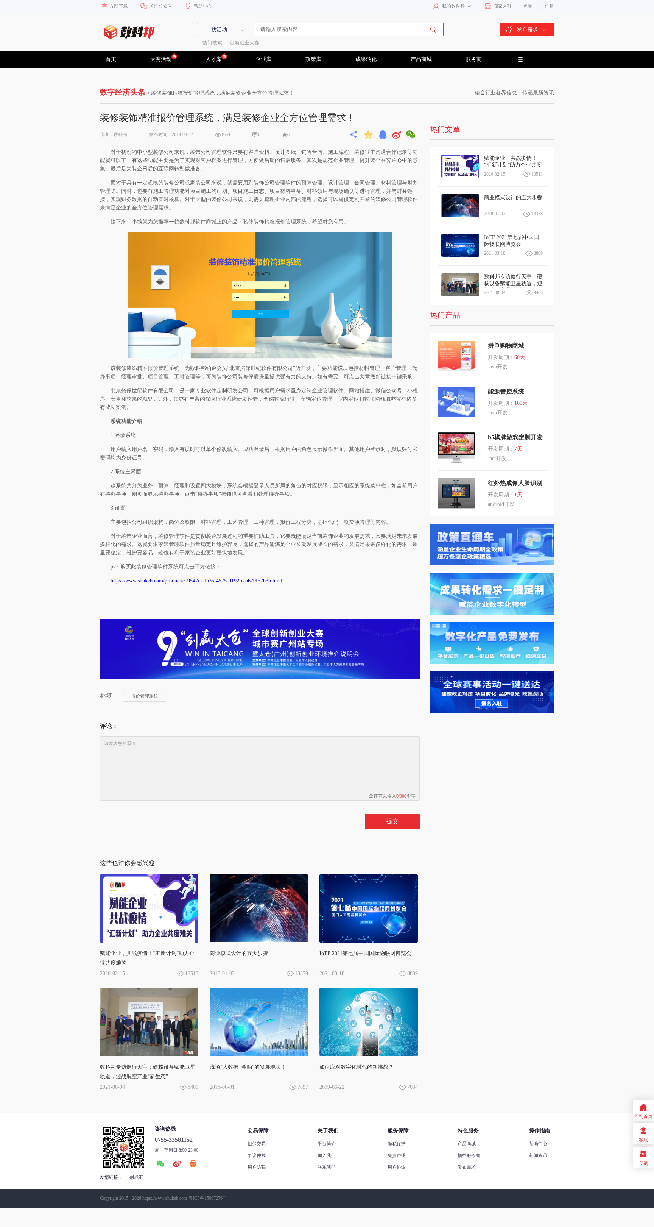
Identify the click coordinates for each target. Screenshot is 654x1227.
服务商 (474, 59)
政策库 (313, 59)
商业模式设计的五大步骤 (239, 953)
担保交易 (257, 1143)
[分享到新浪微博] (397, 134)
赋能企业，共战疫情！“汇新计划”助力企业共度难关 (147, 958)
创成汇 (136, 1177)
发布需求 (467, 1167)
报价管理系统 (144, 696)
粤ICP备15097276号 (207, 1198)
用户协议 (397, 1167)
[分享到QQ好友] (383, 134)
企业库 (263, 59)
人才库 (213, 59)
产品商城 (421, 59)
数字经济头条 (122, 92)
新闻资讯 (538, 1155)
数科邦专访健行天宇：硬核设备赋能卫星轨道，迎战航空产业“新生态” (147, 1071)
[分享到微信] (411, 134)
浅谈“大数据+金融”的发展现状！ (248, 1067)
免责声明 (397, 1155)
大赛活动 (160, 59)
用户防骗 (257, 1167)
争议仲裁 (257, 1155)
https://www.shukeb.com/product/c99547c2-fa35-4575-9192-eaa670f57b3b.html (196, 581)
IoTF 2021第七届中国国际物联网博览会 (365, 953)
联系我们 (327, 1167)
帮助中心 (538, 1143)
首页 (111, 59)
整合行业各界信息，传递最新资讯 (514, 92)
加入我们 (327, 1155)
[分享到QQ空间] (369, 134)
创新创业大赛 (244, 42)
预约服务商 (469, 1155)
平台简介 (327, 1143)
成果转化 (366, 59)
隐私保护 (397, 1143)
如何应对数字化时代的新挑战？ (356, 1067)
